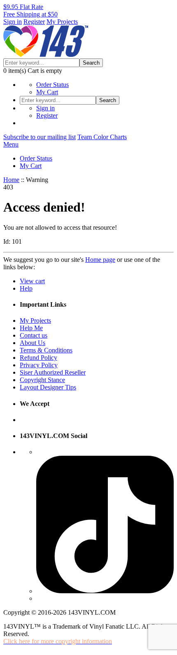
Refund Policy (38, 357)
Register (34, 21)
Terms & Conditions (46, 350)
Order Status (52, 84)
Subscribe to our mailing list (39, 136)
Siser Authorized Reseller (53, 372)
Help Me (31, 327)
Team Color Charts (102, 136)
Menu (11, 144)
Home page (100, 259)
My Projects (62, 21)
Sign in (12, 21)
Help (26, 288)
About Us (32, 342)
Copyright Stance (42, 379)
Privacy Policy (39, 364)
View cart (32, 280)
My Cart (47, 92)
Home (11, 179)
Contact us (33, 335)
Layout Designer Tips (48, 387)
